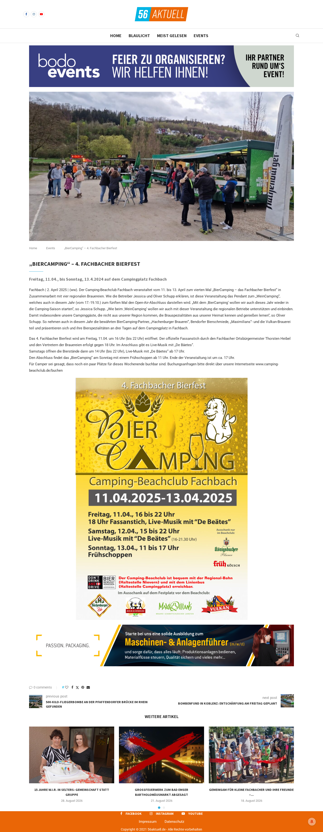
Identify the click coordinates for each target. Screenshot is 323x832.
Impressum (148, 821)
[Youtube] (41, 14)
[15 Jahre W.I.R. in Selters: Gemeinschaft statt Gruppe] (71, 755)
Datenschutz (174, 821)
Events (201, 35)
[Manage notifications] (312, 821)
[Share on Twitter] (77, 687)
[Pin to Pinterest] (82, 687)
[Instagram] (34, 14)
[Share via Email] (88, 687)
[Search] (297, 36)
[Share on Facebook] (72, 687)
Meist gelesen (172, 35)
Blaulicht (139, 35)
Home (116, 35)
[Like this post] (66, 687)
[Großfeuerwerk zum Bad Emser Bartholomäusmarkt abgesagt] (161, 755)
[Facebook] (26, 14)
